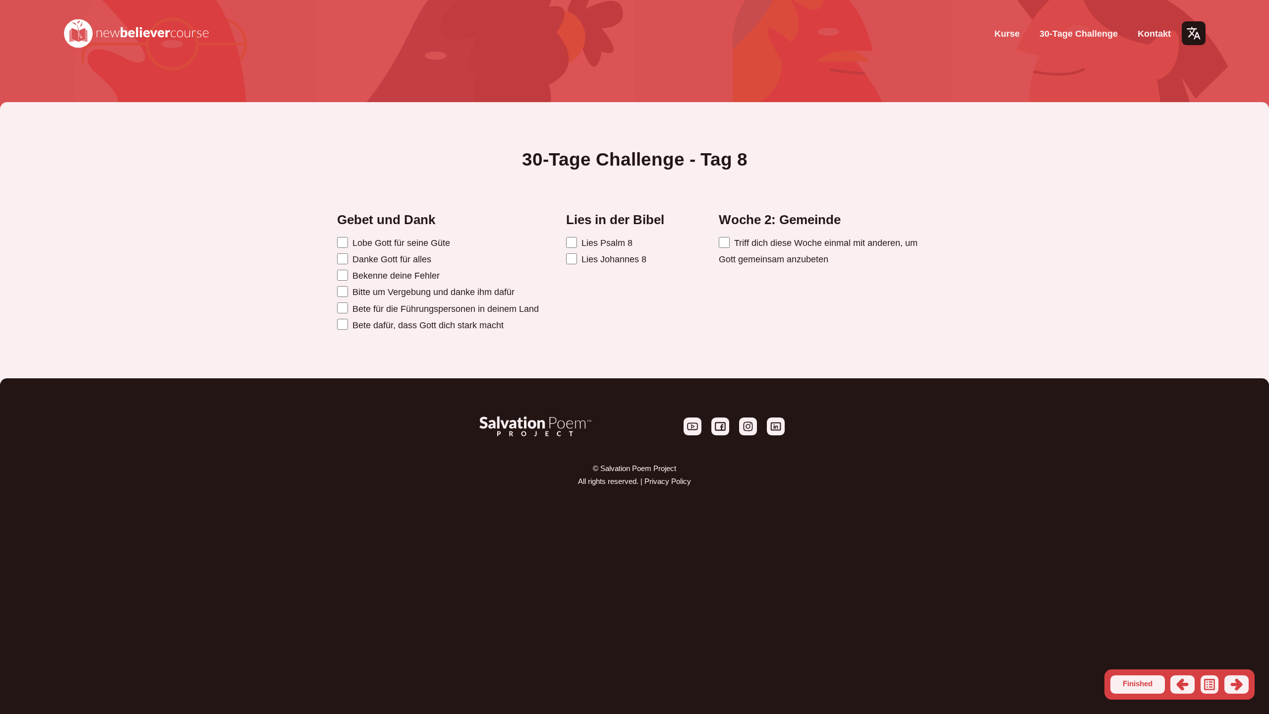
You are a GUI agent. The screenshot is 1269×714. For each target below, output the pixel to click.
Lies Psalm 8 (606, 243)
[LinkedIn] (776, 433)
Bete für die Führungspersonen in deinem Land (444, 308)
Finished (1138, 684)
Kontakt (1154, 33)
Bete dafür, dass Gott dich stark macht (427, 325)
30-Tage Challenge (1078, 33)
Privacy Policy (667, 481)
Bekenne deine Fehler (395, 275)
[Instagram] (749, 433)
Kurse (1007, 33)
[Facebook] (721, 433)
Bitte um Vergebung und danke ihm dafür (432, 292)
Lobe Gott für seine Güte (400, 243)
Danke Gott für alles (390, 259)
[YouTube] (693, 433)
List (1210, 684)
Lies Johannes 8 (612, 259)
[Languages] (1194, 33)
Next (1236, 684)
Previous (1182, 684)
